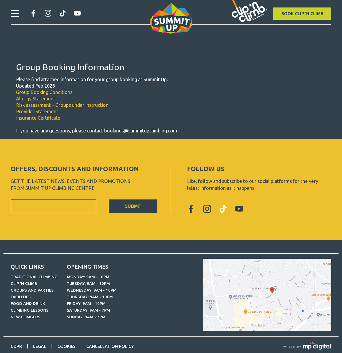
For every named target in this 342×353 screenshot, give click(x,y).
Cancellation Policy (110, 346)
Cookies (66, 346)
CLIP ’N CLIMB (24, 283)
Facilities (21, 297)
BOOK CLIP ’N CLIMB (302, 13)
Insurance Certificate (38, 117)
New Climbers (25, 317)
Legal (39, 346)
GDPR (16, 346)
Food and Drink (28, 303)
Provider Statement (37, 111)
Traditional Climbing (34, 276)
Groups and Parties (32, 290)
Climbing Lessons (30, 310)
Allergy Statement (35, 98)
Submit (133, 206)
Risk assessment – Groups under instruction (62, 105)
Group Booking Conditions (44, 92)
